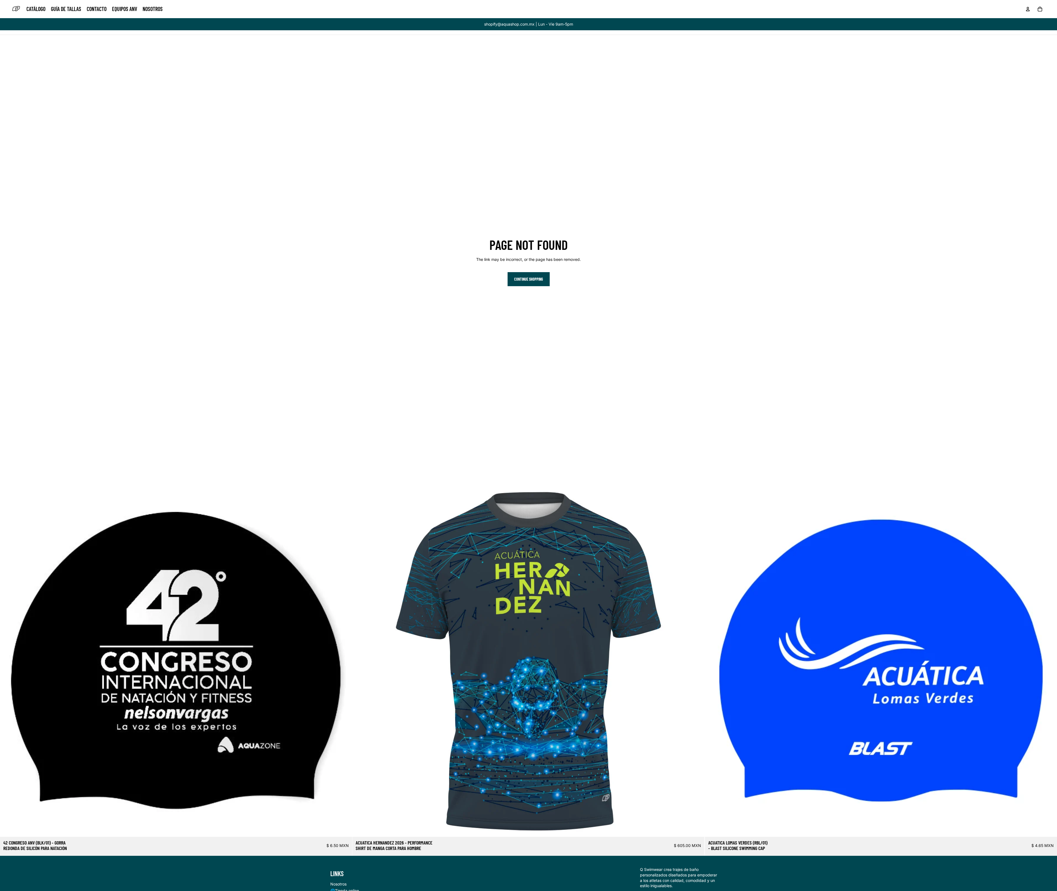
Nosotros (338, 884)
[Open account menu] (1028, 9)
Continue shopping (528, 279)
